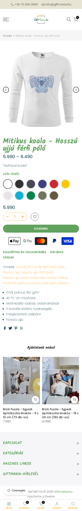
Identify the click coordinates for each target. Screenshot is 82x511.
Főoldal (7, 35)
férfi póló (57, 267)
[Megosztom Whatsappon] (21, 328)
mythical (9, 283)
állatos (63, 283)
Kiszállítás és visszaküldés (24, 252)
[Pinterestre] (16, 328)
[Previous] (6, 90)
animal (21, 267)
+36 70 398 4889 (26, 4)
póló (53, 283)
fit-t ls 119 (34, 267)
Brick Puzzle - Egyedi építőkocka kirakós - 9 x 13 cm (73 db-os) (20, 413)
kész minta (47, 277)
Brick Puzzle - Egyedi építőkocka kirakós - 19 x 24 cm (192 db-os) (60, 413)
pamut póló (38, 283)
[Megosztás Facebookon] (5, 328)
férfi (46, 267)
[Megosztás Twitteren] (10, 328)
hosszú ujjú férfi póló (37, 272)
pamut (23, 283)
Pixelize (50, 496)
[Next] (76, 90)
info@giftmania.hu (58, 4)
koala (33, 277)
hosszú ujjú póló (15, 277)
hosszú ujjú (11, 272)
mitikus (62, 277)
